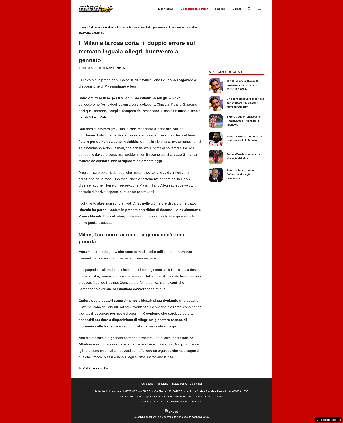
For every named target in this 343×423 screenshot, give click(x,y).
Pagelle (220, 8)
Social (236, 8)
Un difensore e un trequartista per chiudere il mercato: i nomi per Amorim (245, 102)
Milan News (165, 8)
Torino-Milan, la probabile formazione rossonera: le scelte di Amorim (242, 84)
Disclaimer (196, 383)
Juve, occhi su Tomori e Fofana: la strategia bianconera (241, 174)
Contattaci (195, 401)
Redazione (162, 383)
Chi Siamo (147, 383)
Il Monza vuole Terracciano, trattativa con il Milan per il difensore (244, 120)
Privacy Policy (178, 383)
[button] (249, 9)
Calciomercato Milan (194, 8)
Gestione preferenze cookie (329, 420)
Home (82, 27)
